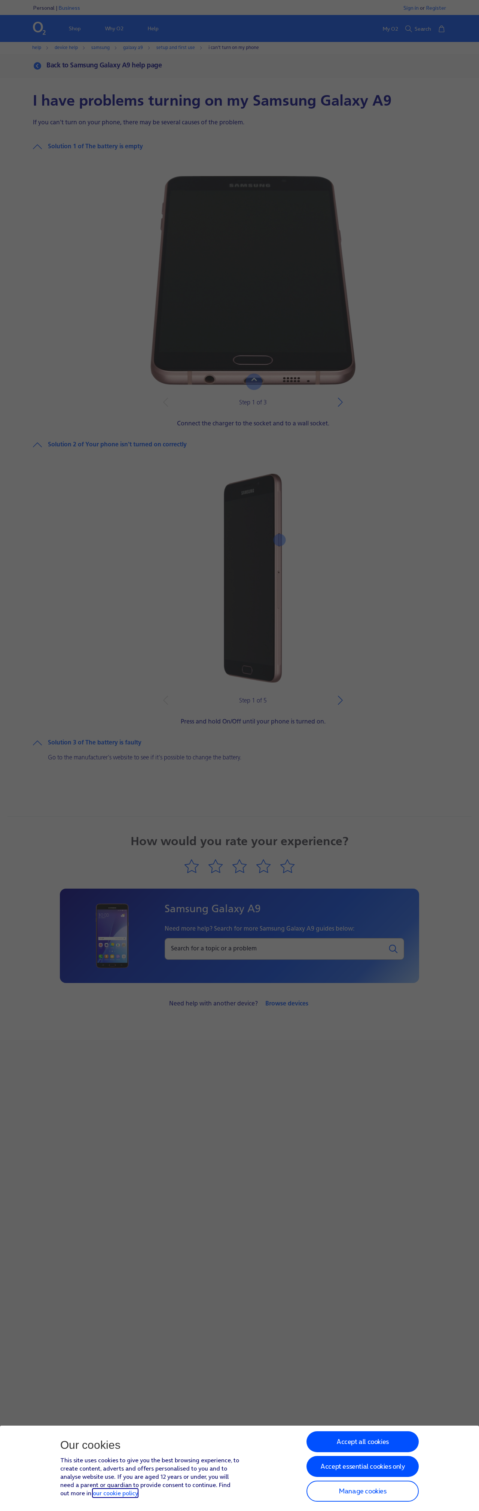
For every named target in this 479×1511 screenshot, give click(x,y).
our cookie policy (115, 1493)
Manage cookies (362, 1491)
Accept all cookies (362, 1441)
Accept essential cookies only (362, 1466)
